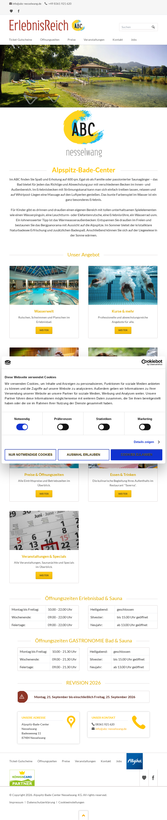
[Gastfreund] (11, 11)
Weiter (44, 330)
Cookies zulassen (136, 454)
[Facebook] (18, 11)
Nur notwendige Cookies (30, 454)
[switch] (58, 427)
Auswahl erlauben (83, 454)
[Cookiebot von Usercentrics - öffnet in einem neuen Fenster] (144, 362)
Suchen (153, 27)
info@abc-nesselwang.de (27, 3)
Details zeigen (144, 442)
